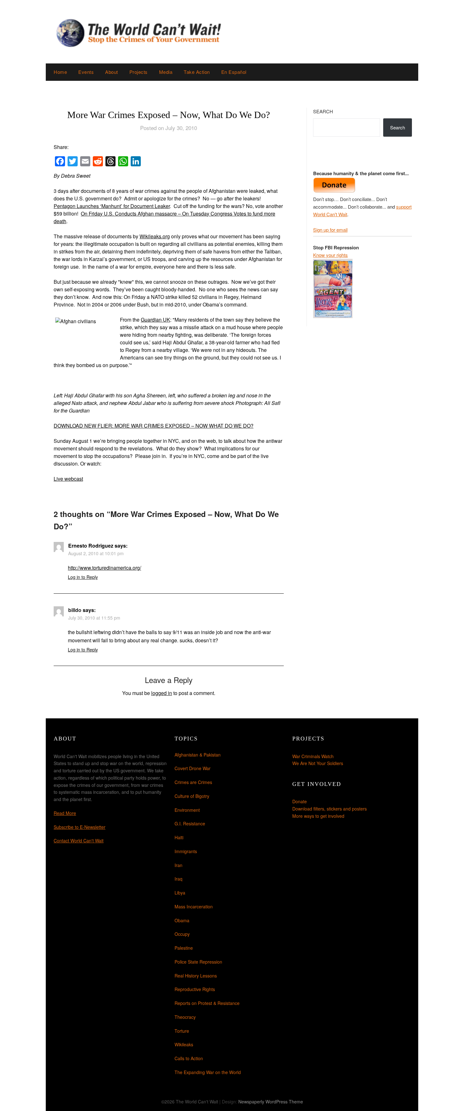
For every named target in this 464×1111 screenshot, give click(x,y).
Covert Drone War (193, 768)
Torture (182, 1031)
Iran (178, 865)
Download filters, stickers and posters (329, 808)
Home (60, 71)
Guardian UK (155, 319)
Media (166, 71)
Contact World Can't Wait (79, 840)
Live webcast (68, 478)
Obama (182, 920)
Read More (65, 813)
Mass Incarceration (194, 906)
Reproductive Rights (195, 989)
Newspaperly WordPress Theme (270, 1101)
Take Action (197, 71)
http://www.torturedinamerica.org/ (104, 567)
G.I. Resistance (190, 823)
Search (323, 111)
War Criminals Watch (313, 756)
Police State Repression (198, 962)
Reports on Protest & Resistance (207, 1003)
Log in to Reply (83, 577)
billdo (74, 610)
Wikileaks (184, 1044)
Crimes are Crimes (193, 782)
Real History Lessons (196, 975)
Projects (138, 71)
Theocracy (185, 1017)
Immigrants (186, 851)
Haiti (179, 837)
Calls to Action (189, 1058)
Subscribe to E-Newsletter (79, 827)
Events (86, 71)
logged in (161, 693)
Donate (299, 801)
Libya (180, 892)
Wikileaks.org (155, 236)
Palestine (184, 948)
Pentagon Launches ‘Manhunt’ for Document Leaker (112, 206)
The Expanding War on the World (208, 1072)
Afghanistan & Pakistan (198, 755)
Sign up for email (330, 229)
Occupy (182, 934)
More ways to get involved (318, 816)
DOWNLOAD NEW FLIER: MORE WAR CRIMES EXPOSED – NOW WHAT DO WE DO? (153, 425)
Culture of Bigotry (192, 796)
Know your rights (330, 255)
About (111, 71)
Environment (187, 810)
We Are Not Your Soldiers (317, 763)
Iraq (178, 879)
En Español (234, 71)
